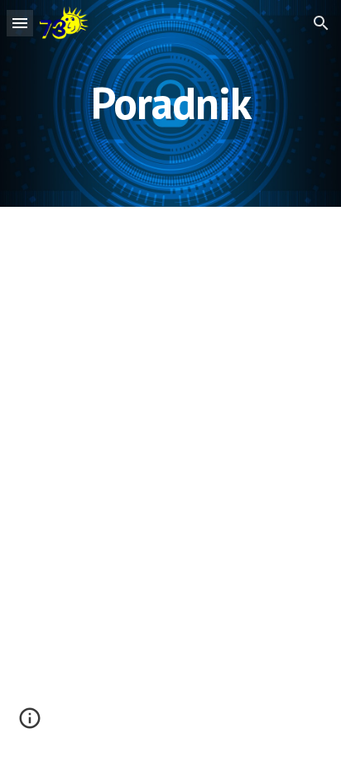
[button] (20, 23)
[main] (170, 103)
